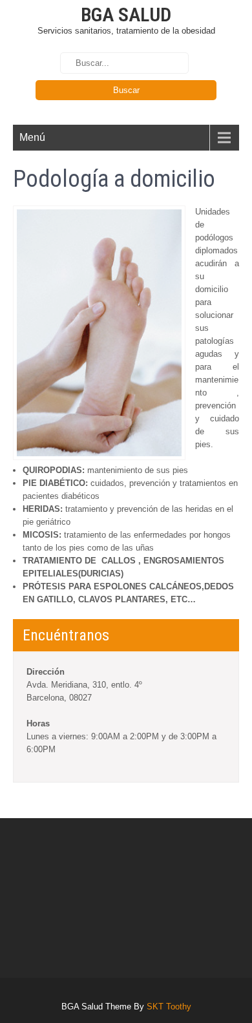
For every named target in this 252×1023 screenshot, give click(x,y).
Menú (32, 137)
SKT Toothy (169, 1006)
